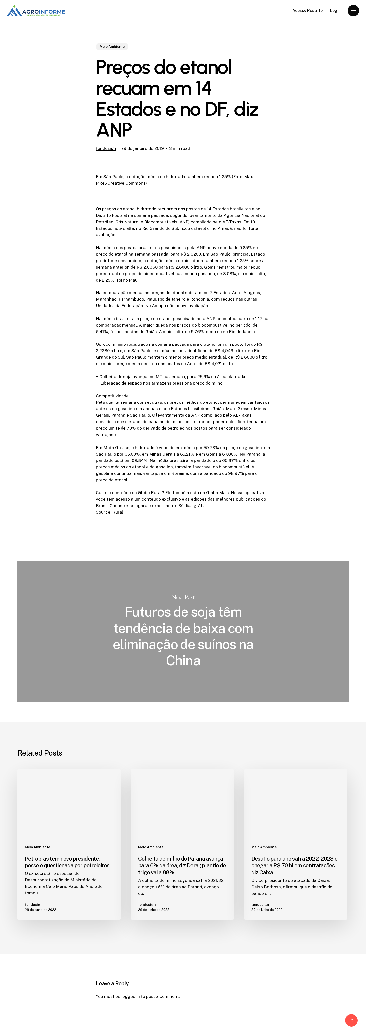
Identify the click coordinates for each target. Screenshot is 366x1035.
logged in (130, 996)
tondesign (106, 148)
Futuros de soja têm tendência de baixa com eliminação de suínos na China (183, 631)
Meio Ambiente (112, 47)
